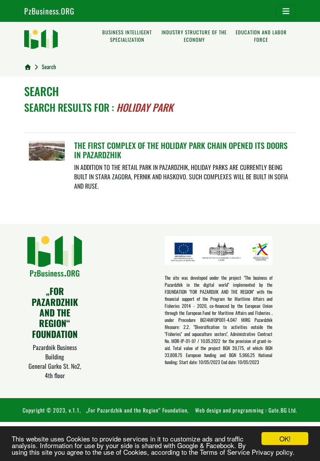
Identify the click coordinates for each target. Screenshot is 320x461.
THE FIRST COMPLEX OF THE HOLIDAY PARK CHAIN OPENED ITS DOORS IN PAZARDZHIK (181, 150)
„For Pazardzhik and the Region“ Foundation (136, 410)
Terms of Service (225, 452)
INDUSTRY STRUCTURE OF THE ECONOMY (194, 36)
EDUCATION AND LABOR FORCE (261, 36)
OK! (285, 438)
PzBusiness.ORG (49, 11)
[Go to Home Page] (27, 67)
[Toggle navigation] (286, 11)
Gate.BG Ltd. (282, 410)
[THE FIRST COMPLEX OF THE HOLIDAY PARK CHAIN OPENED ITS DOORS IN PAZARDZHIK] (47, 149)
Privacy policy (272, 452)
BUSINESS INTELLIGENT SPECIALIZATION (127, 36)
